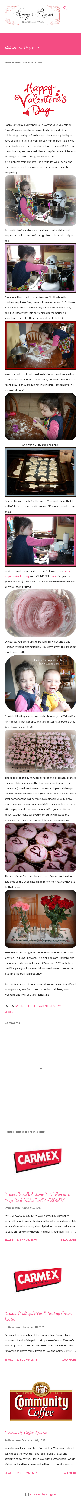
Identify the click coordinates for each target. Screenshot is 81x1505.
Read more (68, 1240)
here (53, 576)
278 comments (26, 1359)
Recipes (32, 1005)
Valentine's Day (49, 1005)
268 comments (26, 1240)
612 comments (26, 1472)
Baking (20, 1005)
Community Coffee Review (26, 1432)
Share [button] (9, 1011)
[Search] (65, 7)
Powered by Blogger (42, 1494)
